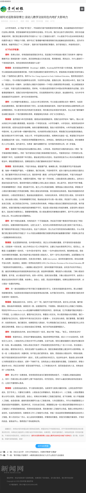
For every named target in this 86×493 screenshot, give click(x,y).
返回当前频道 (43, 446)
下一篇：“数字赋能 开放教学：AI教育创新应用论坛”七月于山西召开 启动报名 (35, 455)
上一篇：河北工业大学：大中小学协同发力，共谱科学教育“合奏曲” (32, 452)
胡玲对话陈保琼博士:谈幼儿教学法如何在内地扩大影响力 (51, 435)
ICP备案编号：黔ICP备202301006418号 (23, 484)
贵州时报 (12, 469)
